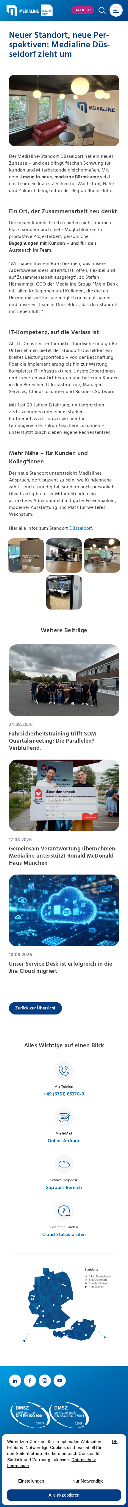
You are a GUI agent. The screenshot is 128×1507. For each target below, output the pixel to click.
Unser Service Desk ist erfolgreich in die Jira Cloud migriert (60, 967)
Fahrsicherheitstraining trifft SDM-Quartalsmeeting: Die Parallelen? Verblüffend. (54, 741)
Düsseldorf (80, 528)
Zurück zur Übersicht (35, 1008)
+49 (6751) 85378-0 (63, 1094)
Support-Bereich (64, 1187)
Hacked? (82, 10)
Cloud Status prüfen (64, 1234)
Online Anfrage (64, 1141)
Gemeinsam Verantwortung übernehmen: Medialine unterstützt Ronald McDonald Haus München (63, 856)
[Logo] (23, 10)
